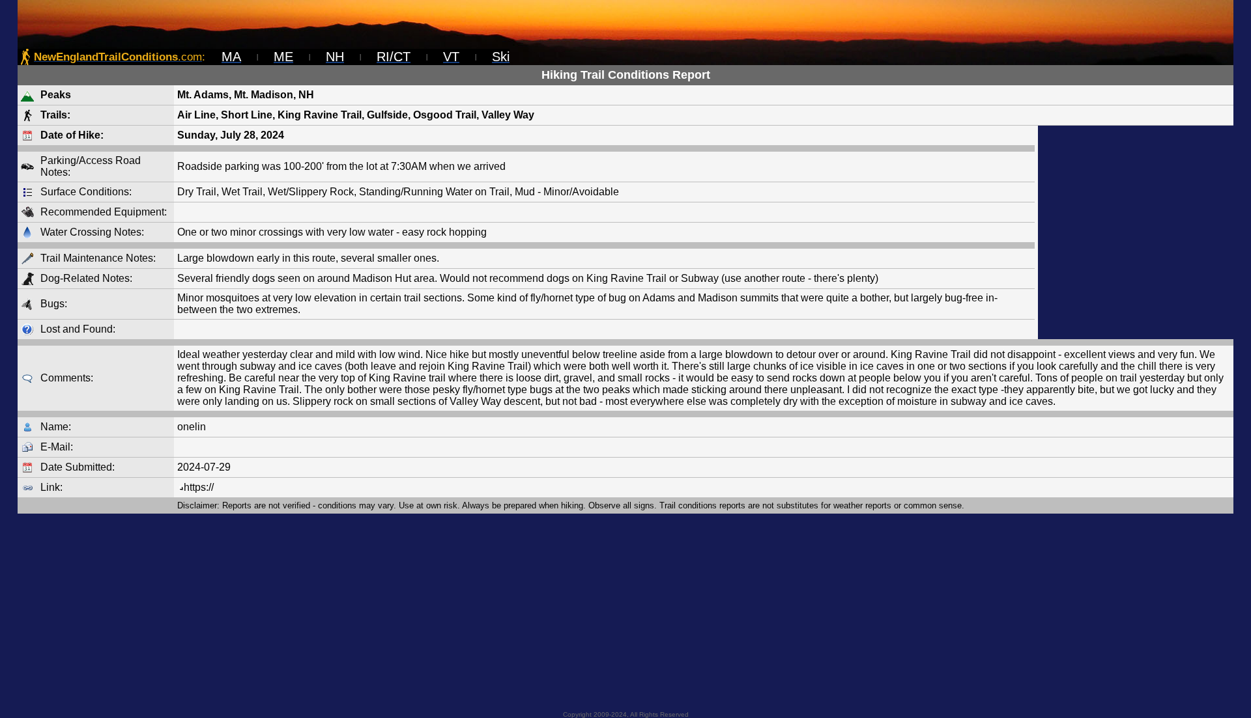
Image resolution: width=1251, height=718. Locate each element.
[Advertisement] (1135, 232)
